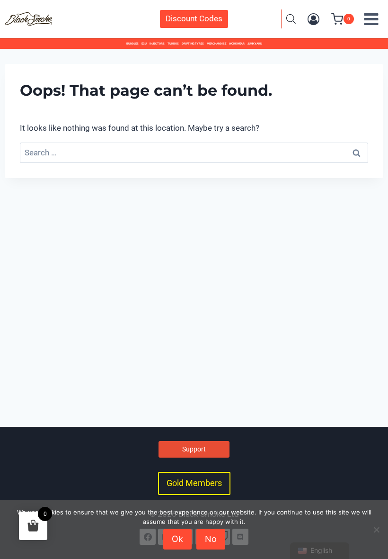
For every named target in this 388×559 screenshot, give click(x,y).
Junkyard (254, 43)
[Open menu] (371, 19)
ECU (144, 43)
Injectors (157, 43)
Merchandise (216, 43)
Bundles (132, 43)
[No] (376, 529)
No (211, 539)
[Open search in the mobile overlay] (291, 19)
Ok (177, 539)
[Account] (313, 19)
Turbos (173, 43)
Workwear (237, 43)
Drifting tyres (193, 43)
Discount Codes (194, 18)
